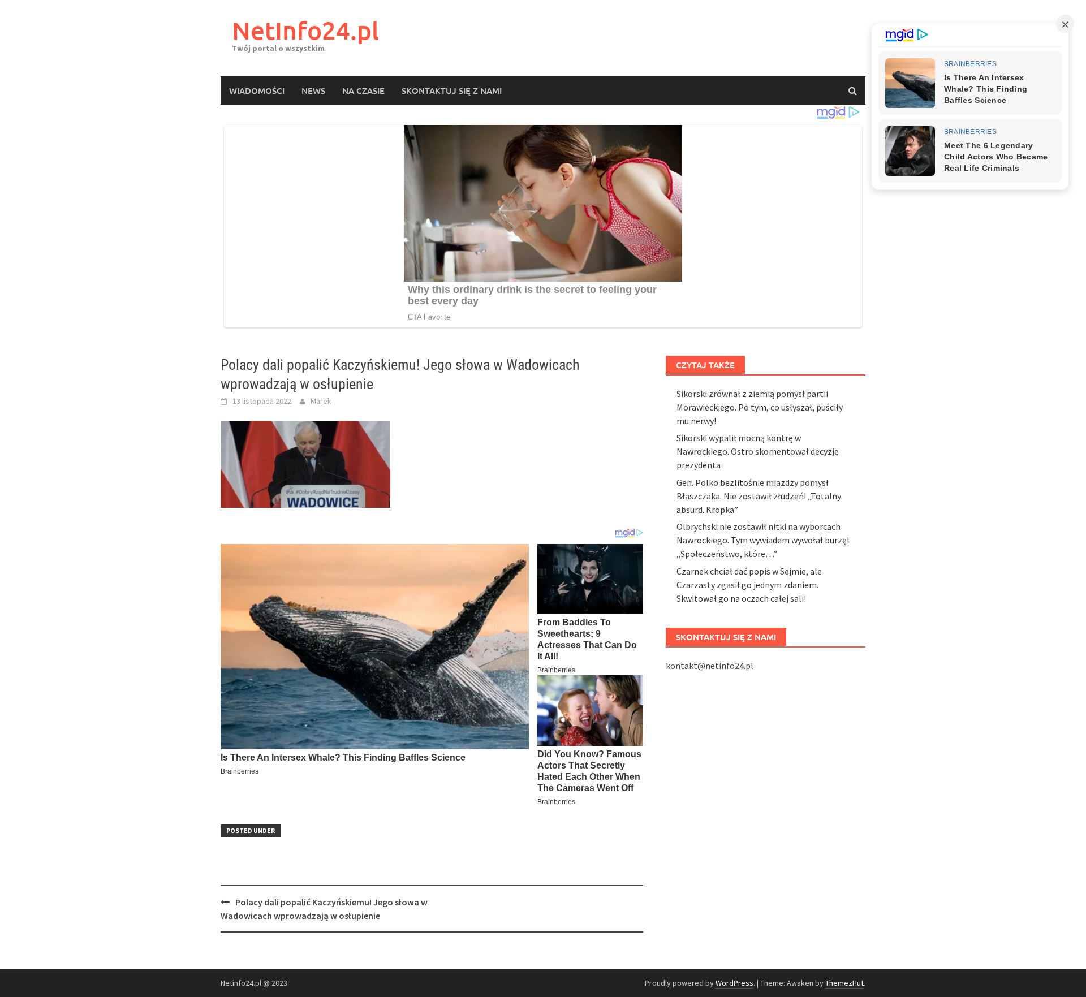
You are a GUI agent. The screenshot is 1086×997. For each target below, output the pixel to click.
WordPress (734, 983)
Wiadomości (257, 90)
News (313, 90)
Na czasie (363, 90)
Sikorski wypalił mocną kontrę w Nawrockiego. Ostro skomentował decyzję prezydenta (757, 451)
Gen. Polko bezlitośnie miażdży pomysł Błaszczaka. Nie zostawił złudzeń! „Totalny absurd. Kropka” (758, 496)
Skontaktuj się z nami (452, 90)
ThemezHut (844, 983)
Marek (321, 401)
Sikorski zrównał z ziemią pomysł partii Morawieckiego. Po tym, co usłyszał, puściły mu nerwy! (759, 407)
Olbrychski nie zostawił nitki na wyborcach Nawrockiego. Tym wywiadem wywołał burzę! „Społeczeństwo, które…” (762, 540)
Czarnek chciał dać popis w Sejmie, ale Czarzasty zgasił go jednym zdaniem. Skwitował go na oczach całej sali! (749, 585)
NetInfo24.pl (305, 30)
